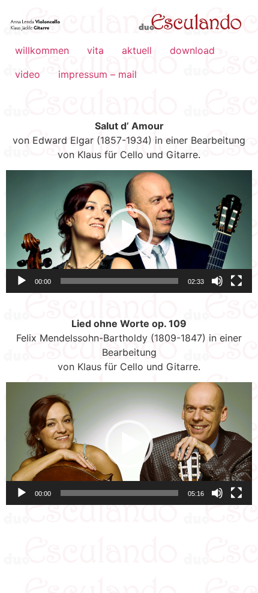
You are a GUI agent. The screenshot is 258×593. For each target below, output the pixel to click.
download (192, 50)
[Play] (22, 281)
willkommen (42, 50)
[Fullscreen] (236, 281)
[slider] (119, 281)
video (27, 74)
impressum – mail (97, 74)
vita (95, 50)
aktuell (137, 50)
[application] (129, 231)
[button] (129, 232)
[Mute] (217, 281)
